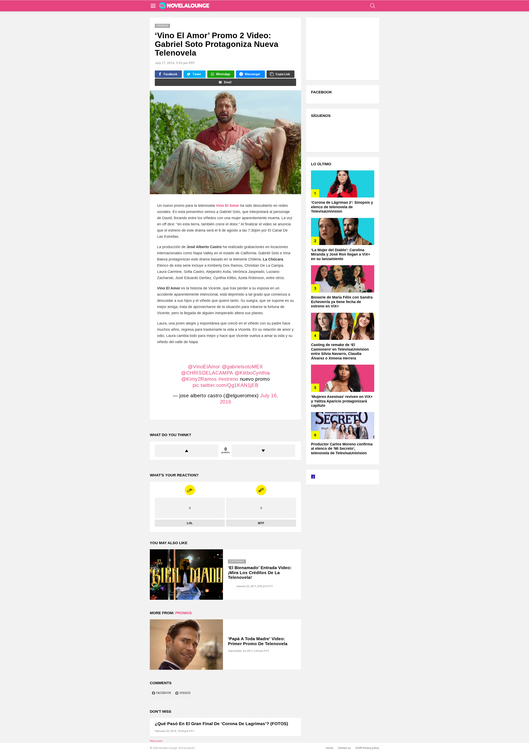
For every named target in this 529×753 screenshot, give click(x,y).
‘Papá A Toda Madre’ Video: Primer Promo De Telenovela (257, 641)
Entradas (237, 561)
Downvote (263, 451)
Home (329, 747)
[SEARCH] (372, 6)
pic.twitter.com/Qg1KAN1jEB (226, 385)
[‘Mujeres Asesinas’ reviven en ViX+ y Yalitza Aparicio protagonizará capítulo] (342, 378)
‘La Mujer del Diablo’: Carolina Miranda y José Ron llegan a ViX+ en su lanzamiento (340, 254)
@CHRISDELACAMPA (207, 373)
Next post (156, 740)
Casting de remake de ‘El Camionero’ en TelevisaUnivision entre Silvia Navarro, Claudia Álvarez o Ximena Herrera (340, 351)
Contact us (344, 747)
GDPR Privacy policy (367, 747)
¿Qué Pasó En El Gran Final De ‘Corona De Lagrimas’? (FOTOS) (221, 723)
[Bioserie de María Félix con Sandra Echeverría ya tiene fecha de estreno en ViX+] (342, 278)
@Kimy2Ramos (199, 379)
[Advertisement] (342, 48)
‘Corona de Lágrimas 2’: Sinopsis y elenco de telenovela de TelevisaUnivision (342, 206)
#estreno (228, 379)
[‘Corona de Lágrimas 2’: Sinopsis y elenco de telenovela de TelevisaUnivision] (342, 183)
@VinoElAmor (204, 366)
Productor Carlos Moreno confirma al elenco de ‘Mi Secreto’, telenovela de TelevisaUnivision (342, 448)
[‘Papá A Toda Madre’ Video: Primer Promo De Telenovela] (186, 644)
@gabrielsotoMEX (242, 366)
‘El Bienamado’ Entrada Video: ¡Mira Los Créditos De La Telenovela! (260, 572)
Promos (183, 613)
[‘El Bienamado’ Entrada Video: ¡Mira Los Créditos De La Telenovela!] (186, 574)
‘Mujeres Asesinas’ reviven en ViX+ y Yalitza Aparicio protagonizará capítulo (342, 401)
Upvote (186, 451)
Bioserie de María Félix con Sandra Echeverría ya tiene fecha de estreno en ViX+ (342, 301)
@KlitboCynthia (252, 373)
